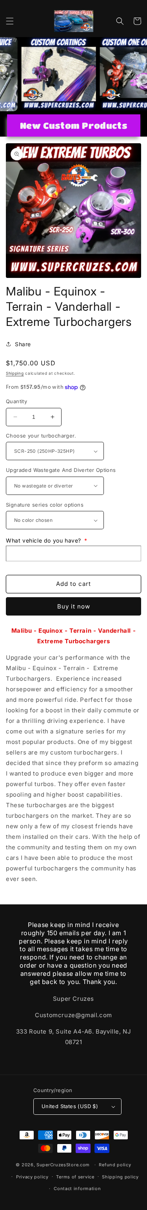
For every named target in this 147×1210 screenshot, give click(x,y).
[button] (9, 21)
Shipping (15, 373)
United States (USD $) (70, 1106)
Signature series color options (44, 505)
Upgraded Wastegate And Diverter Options (61, 470)
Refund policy (115, 1164)
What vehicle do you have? (46, 540)
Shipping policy (120, 1177)
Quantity (16, 401)
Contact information (77, 1188)
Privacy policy (32, 1177)
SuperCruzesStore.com (63, 1164)
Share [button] (23, 344)
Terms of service (75, 1177)
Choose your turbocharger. (41, 435)
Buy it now (73, 606)
